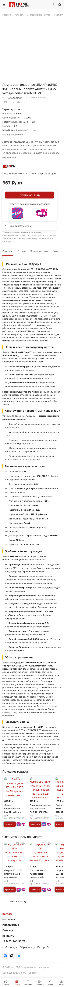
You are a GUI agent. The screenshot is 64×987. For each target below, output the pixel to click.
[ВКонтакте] (5, 956)
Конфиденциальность (14, 972)
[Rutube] (12, 956)
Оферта (32, 972)
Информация (10, 924)
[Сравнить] (12, 102)
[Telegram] (18, 956)
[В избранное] (5, 102)
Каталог (7, 913)
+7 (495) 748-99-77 (13, 941)
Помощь (7, 930)
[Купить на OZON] (17, 213)
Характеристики (39, 251)
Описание (7, 251)
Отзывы (22, 251)
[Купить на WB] (41, 213)
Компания (8, 919)
